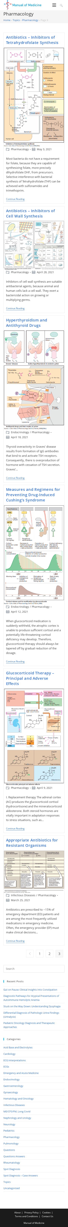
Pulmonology (11, 1143)
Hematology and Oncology (18, 1098)
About (17, 1212)
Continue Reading (15, 199)
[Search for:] (61, 5)
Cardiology (9, 1054)
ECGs (6, 1066)
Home (6, 20)
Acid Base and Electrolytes (17, 1047)
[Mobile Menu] (54, 5)
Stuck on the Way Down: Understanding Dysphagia (31, 1006)
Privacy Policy (31, 1212)
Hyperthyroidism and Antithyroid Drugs (26, 323)
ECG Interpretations (14, 1060)
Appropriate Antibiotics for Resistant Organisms (32, 843)
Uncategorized (11, 1188)
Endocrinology (20, 432)
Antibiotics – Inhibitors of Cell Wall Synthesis (30, 213)
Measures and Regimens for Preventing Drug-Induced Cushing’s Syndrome (33, 495)
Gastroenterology (13, 1086)
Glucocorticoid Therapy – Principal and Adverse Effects (30, 678)
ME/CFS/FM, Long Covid (16, 1111)
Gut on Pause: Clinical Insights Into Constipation (30, 989)
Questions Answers (14, 1156)
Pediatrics (8, 1130)
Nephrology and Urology (17, 1118)
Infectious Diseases (23, 895)
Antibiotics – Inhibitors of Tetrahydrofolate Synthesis (32, 40)
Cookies (46, 1212)
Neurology (9, 1124)
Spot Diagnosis (11, 1169)
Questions (9, 1150)
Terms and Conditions (26, 1216)
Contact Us (47, 1216)
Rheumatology (11, 1162)
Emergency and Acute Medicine (21, 1073)
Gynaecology (10, 1092)
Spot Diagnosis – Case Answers (20, 1175)
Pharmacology (30, 20)
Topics (16, 20)
